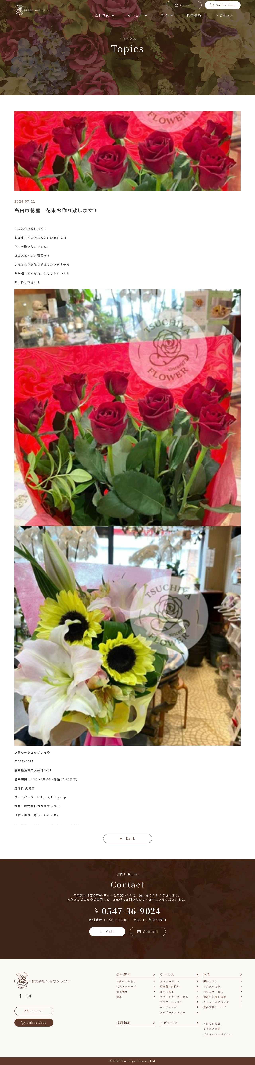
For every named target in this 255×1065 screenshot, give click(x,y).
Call (110, 931)
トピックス (225, 15)
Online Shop (226, 5)
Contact (186, 5)
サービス (135, 15)
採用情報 (194, 15)
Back (130, 838)
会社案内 (102, 15)
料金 (165, 15)
